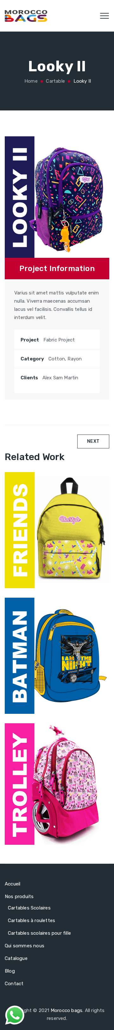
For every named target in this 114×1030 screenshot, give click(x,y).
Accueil (12, 884)
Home (30, 81)
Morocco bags (66, 1010)
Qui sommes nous (24, 946)
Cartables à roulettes (31, 920)
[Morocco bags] (26, 16)
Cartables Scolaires (29, 908)
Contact (14, 983)
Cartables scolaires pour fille (39, 933)
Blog (10, 971)
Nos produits (19, 896)
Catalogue (16, 958)
